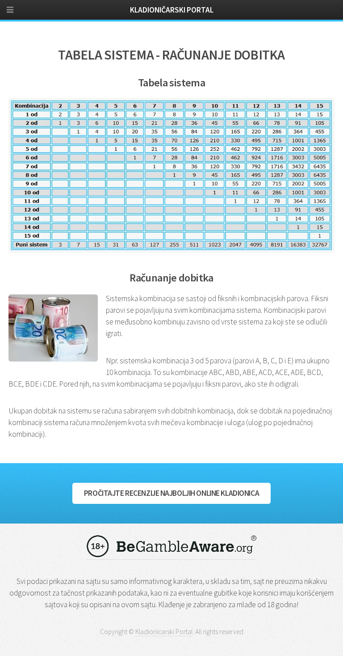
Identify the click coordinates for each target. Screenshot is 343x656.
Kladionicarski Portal (163, 631)
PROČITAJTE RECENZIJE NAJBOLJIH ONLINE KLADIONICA (171, 493)
